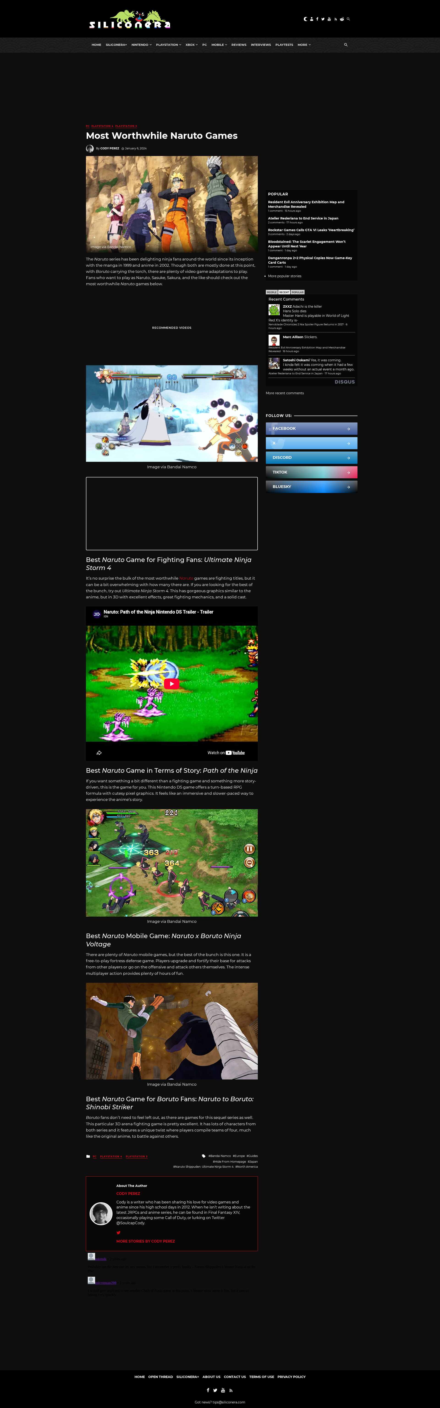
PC (204, 45)
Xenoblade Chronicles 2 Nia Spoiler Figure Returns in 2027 (306, 324)
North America (247, 1166)
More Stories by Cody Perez (145, 1241)
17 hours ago (333, 373)
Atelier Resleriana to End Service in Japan (303, 218)
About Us (211, 1377)
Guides (253, 1156)
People (272, 292)
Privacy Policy (291, 1377)
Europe (240, 1156)
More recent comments (285, 393)
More (302, 45)
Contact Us (235, 1377)
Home (96, 45)
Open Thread (160, 1377)
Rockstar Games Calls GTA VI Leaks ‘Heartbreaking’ (311, 230)
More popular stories (284, 276)
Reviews (238, 45)
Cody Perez (109, 148)
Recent (284, 292)
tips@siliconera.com (229, 1402)
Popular (297, 292)
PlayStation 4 (102, 126)
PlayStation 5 (126, 126)
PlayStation (167, 45)
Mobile (218, 45)
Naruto (186, 578)
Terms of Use (261, 1377)
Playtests (284, 45)
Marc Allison (293, 337)
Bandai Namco (220, 1156)
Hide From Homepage (230, 1161)
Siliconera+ (116, 45)
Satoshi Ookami (296, 360)
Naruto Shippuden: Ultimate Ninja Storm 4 (204, 1166)
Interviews (261, 45)
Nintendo (140, 45)
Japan (254, 1161)
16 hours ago (291, 351)
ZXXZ (287, 306)
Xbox (190, 45)
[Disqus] (172, 1308)
